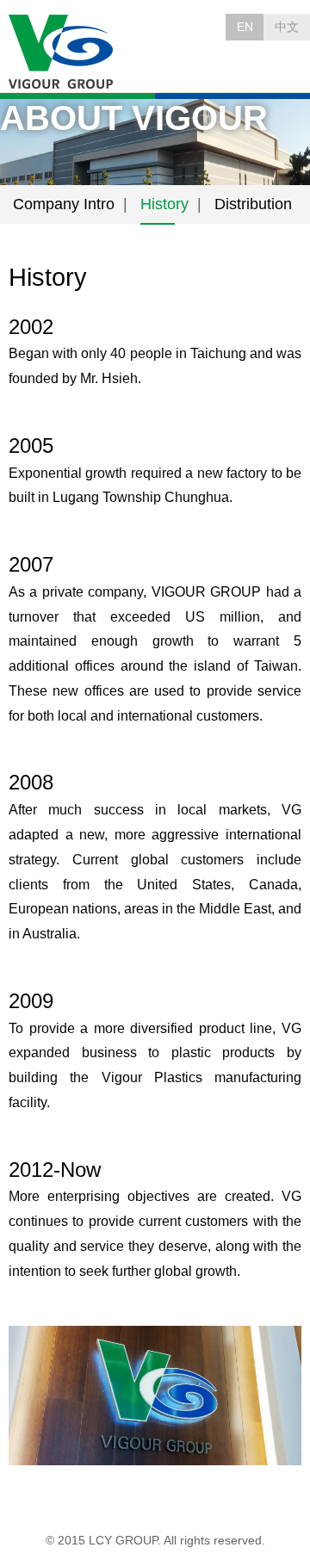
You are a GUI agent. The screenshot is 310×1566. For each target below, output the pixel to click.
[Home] (62, 52)
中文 (287, 27)
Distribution (253, 204)
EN (245, 27)
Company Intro (64, 204)
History (164, 204)
